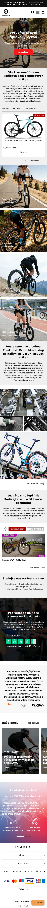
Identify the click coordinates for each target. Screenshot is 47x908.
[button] (26, 161)
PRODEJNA (23, 863)
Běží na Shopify (23, 906)
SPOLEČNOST (22, 847)
